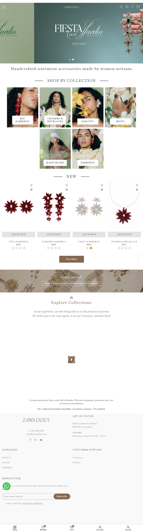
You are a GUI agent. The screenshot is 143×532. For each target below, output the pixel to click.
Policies (76, 462)
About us (6, 457)
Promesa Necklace (124, 242)
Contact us (78, 457)
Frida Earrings (89, 242)
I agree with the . (24, 503)
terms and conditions (32, 503)
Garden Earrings (54, 242)
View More (72, 259)
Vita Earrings (18, 242)
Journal (6, 462)
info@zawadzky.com (36, 434)
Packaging (7, 467)
